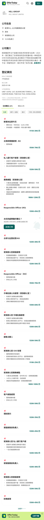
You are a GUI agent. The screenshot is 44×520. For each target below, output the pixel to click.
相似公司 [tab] (21, 106)
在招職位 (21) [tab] (7, 106)
